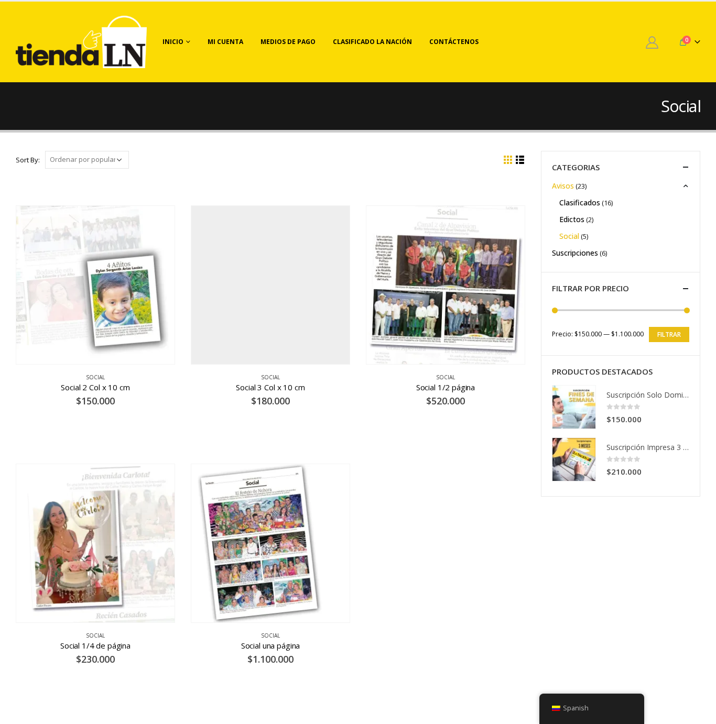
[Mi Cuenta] (651, 42)
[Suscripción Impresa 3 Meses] (574, 459)
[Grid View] (508, 160)
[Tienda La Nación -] (81, 42)
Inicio (172, 41)
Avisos (563, 186)
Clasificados (579, 202)
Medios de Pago (288, 41)
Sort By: (28, 159)
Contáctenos (454, 41)
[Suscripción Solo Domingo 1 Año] (574, 407)
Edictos (571, 219)
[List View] (520, 160)
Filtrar (669, 334)
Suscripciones (575, 253)
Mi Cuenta (225, 41)
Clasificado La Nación (372, 41)
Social (95, 377)
